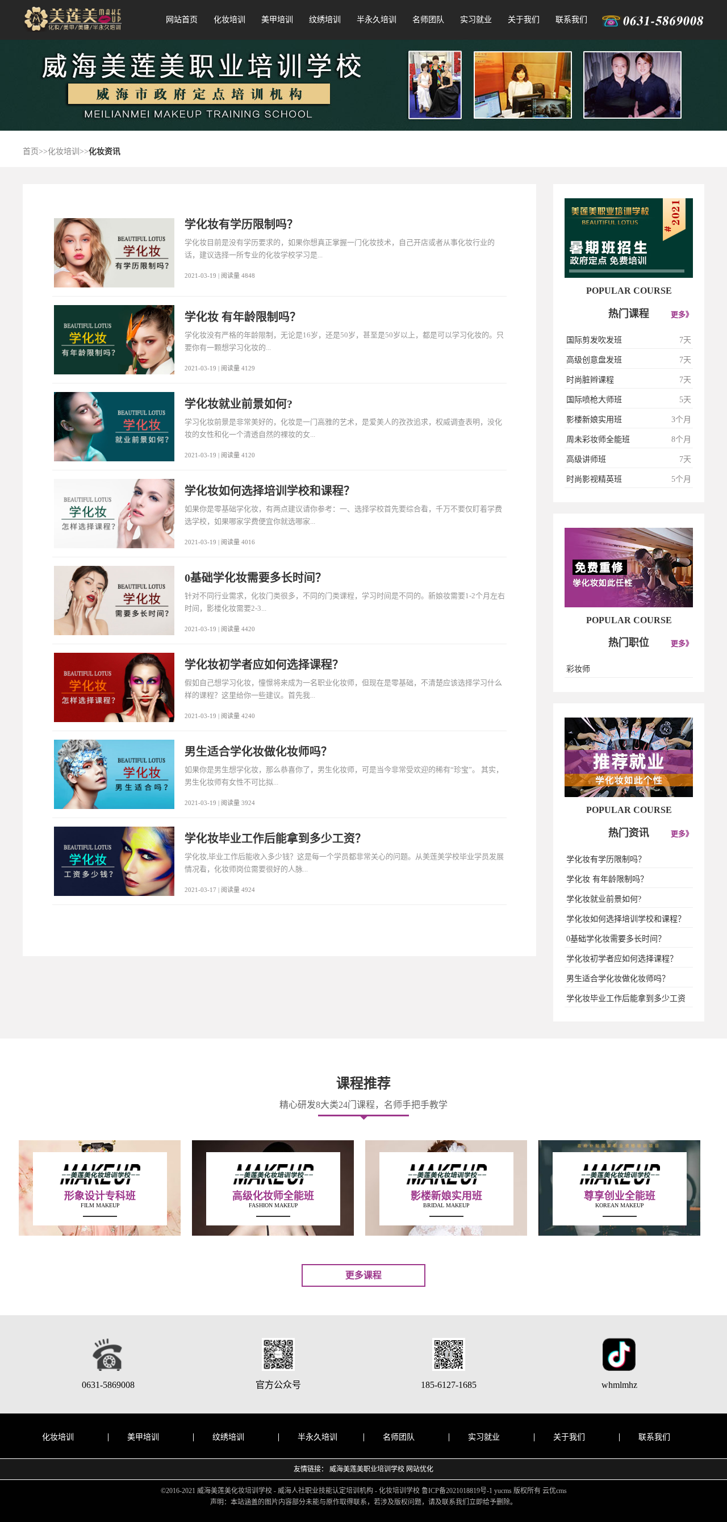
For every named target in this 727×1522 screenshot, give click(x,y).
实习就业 (476, 19)
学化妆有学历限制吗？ (606, 859)
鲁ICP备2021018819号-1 (456, 1491)
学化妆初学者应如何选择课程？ (622, 958)
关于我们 (524, 19)
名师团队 (428, 19)
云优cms (554, 1491)
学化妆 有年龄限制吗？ (607, 879)
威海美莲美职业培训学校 (366, 1469)
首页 (31, 151)
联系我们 (571, 19)
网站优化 (419, 1469)
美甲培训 (277, 19)
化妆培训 (229, 19)
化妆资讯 (104, 151)
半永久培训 (376, 19)
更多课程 (363, 1275)
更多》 (682, 314)
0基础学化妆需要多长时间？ (616, 939)
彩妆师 (578, 669)
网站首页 (182, 19)
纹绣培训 (325, 19)
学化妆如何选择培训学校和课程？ (626, 919)
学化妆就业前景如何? (603, 899)
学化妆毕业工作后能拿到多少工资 (626, 998)
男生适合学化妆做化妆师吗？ (618, 978)
